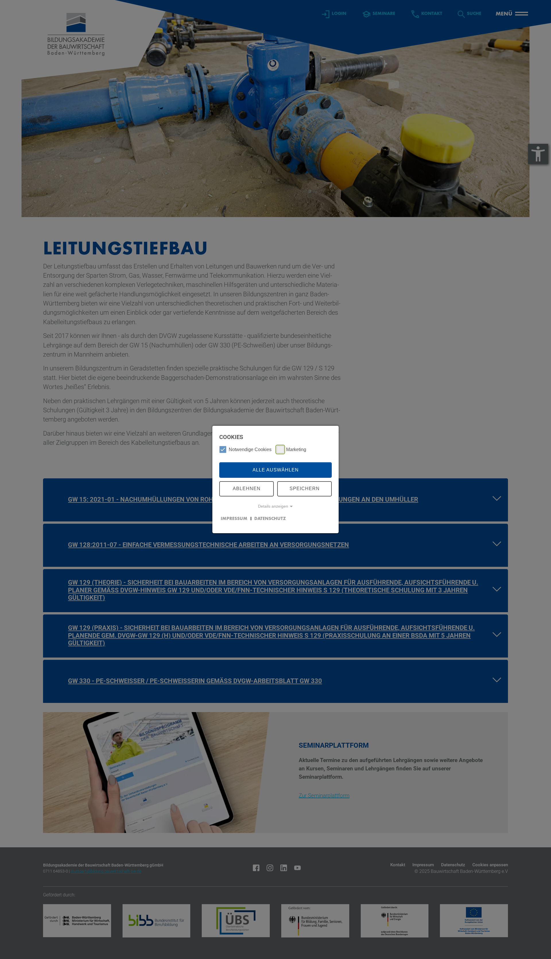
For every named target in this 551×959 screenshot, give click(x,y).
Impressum (234, 518)
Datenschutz (270, 518)
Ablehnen (247, 488)
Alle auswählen (276, 469)
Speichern (305, 488)
